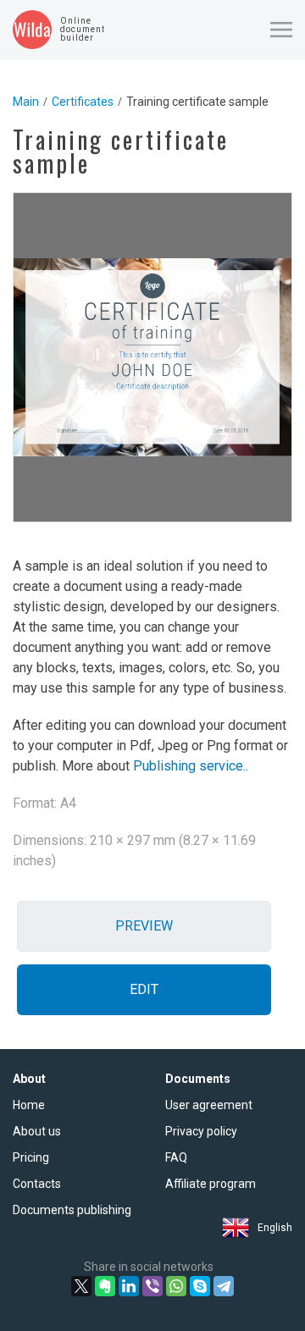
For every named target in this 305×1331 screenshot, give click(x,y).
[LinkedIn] (129, 1286)
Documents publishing (72, 1210)
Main (26, 101)
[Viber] (152, 1286)
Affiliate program (210, 1183)
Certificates (83, 101)
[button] (281, 29)
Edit (144, 989)
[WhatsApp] (176, 1286)
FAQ (176, 1157)
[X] (81, 1286)
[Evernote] (105, 1286)
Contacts (37, 1183)
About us (37, 1131)
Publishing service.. (190, 766)
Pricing (31, 1157)
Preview (144, 926)
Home (29, 1105)
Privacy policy (201, 1131)
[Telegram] (224, 1286)
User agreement (208, 1105)
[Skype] (200, 1286)
